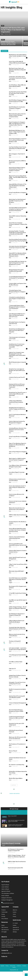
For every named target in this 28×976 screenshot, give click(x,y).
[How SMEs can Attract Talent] (4, 663)
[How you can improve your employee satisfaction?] (4, 502)
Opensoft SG (16, 927)
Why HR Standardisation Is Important (17, 362)
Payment (2, 965)
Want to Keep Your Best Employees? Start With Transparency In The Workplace (17, 201)
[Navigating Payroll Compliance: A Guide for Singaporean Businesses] (4, 409)
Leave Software (5, 887)
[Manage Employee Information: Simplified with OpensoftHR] (4, 271)
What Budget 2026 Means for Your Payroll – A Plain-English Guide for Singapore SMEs (17, 132)
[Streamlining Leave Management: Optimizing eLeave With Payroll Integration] (4, 330)
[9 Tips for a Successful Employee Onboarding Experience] (4, 538)
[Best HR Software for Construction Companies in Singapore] (4, 108)
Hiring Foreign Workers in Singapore (17, 192)
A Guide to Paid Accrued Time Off (17, 377)
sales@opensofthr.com (6, 953)
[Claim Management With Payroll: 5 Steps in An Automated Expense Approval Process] (4, 315)
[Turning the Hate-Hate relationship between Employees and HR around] (4, 629)
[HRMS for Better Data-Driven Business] (4, 516)
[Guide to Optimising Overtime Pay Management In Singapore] (4, 423)
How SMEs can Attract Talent (15, 661)
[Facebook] (3, 959)
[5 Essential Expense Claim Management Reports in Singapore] (4, 292)
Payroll (3, 39)
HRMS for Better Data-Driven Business (18, 514)
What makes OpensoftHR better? (16, 571)
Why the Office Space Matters (15, 778)
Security (3, 916)
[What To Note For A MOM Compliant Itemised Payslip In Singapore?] (4, 460)
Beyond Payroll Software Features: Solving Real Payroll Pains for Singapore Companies (17, 169)
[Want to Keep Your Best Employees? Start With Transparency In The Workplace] (4, 201)
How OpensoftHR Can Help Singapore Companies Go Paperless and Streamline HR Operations (17, 209)
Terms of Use (12, 965)
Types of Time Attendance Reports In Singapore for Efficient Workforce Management (17, 445)
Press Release (4, 918)
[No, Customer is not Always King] (4, 766)
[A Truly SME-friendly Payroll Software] (4, 594)
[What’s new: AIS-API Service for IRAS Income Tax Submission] (4, 738)
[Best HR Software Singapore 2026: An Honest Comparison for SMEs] (4, 101)
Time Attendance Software (7, 893)
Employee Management (7, 900)
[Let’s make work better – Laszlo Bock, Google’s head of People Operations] (4, 649)
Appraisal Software (5, 891)
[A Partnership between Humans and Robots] (4, 759)
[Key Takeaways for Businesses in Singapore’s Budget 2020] (4, 615)
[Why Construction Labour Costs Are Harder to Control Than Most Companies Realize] (4, 115)
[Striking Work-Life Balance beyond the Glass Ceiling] (4, 773)
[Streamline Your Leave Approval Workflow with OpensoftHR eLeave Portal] (4, 370)
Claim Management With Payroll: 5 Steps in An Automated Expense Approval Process (17, 315)
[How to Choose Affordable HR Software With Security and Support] (4, 63)
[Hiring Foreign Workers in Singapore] (4, 194)
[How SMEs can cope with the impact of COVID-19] (4, 601)
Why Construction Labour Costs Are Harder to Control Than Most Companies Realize (17, 115)
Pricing (3, 914)
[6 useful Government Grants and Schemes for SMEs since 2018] (4, 718)
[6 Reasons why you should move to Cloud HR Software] (4, 480)
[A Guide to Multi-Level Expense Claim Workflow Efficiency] (4, 285)
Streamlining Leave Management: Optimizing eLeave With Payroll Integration (17, 330)
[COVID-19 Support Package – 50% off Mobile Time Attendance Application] (4, 608)
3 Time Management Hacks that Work (17, 654)
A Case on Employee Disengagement (17, 702)
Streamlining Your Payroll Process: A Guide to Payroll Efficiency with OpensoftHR (17, 394)
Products (3, 910)
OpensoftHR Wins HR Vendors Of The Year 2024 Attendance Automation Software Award (17, 186)
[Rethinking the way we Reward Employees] (4, 732)
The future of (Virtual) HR (15, 641)
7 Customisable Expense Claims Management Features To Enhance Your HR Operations (17, 307)
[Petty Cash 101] (4, 670)
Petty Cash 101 (12, 668)
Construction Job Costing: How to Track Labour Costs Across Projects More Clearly (17, 78)
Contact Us (19, 965)
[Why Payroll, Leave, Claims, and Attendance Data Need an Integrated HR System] (4, 70)
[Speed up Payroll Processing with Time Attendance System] (4, 697)
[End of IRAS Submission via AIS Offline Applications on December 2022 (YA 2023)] (4, 579)
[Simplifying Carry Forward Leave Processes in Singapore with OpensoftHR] (4, 345)
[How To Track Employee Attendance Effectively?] (4, 416)
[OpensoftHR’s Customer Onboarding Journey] (4, 217)
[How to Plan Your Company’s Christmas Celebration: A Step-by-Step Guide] (4, 224)
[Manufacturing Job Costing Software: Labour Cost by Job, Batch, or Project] (4, 56)
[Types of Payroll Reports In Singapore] (4, 453)
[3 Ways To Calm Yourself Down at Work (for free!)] (4, 566)
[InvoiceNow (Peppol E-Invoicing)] (4, 474)
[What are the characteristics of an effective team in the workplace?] (4, 509)
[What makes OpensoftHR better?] (4, 572)
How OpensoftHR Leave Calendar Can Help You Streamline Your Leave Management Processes (17, 263)
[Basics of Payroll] (4, 752)
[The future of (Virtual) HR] (4, 642)
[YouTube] (8, 959)
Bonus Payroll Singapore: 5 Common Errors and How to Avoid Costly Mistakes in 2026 (17, 140)
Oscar (10, 524)
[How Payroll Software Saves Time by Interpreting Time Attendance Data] (4, 148)
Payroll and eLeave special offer (15, 867)
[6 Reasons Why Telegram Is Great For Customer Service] (4, 552)
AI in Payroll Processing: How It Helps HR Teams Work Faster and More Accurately (18, 93)
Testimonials (4, 912)
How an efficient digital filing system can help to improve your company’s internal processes (17, 530)
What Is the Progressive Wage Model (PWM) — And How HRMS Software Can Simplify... (18, 177)
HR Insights (4, 931)
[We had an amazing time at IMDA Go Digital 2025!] (4, 162)
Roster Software (5, 895)
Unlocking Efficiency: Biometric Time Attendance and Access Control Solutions (17, 430)
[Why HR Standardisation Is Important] (4, 363)
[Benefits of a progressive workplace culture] (4, 690)
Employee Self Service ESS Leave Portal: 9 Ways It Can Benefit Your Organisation (17, 386)
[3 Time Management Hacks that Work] (4, 656)
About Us (15, 910)
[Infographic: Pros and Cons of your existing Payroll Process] (4, 684)
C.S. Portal (15, 923)
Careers (14, 912)
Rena (2, 34)
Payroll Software (5, 884)
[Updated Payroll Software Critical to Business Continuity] (4, 677)
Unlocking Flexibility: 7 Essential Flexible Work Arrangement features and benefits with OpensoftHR (17, 233)
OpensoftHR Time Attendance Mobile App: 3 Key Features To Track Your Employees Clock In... (17, 255)
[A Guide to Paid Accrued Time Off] (4, 379)
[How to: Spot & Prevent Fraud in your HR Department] (4, 559)
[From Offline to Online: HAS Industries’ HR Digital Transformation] (4, 467)
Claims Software (5, 889)
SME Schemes (4, 927)
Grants (3, 925)
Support (10, 473)
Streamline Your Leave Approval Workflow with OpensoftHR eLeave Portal (17, 370)
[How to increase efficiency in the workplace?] (4, 497)
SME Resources (5, 929)
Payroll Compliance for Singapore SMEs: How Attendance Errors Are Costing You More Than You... (17, 124)
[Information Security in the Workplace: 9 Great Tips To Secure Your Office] (4, 248)
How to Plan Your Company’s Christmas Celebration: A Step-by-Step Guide (18, 224)
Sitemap (15, 931)
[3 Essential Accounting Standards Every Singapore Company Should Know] (4, 298)
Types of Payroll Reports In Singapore (18, 451)
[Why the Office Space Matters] (4, 780)
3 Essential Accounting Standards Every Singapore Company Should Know (17, 299)
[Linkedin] (6, 959)
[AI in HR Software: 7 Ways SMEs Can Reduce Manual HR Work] (4, 86)
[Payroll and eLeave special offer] (3, 869)
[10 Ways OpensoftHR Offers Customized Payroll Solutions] (4, 402)
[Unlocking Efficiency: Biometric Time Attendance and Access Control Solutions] (4, 430)
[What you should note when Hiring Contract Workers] (4, 636)
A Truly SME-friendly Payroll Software (18, 593)
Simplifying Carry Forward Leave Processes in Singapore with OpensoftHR (16, 346)
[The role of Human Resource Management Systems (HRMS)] (4, 711)
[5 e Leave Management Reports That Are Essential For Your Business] (4, 278)
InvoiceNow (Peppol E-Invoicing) (16, 472)
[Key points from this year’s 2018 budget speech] (4, 725)
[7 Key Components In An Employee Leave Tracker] (4, 339)
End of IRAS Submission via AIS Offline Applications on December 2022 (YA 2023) (18, 579)
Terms (14, 914)
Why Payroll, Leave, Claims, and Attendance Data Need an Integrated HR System (17, 70)
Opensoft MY (16, 929)
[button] (26, 2)
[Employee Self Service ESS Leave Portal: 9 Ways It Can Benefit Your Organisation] (14, 23)
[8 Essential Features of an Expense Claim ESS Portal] (4, 323)
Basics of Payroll (13, 750)
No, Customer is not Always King (16, 764)
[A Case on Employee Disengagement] (4, 704)
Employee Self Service (6, 897)
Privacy (14, 916)
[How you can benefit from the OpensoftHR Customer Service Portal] (4, 546)
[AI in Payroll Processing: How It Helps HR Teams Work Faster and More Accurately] (4, 93)
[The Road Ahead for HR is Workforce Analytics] (4, 523)
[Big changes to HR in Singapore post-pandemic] (4, 588)
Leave (3, 25)
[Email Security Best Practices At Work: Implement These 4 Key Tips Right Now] (4, 241)
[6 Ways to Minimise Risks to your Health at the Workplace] (4, 622)
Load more (13, 785)
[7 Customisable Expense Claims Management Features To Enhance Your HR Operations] (4, 307)
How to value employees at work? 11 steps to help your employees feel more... (17, 487)
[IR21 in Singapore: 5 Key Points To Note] (4, 155)
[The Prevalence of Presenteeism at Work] (4, 745)
